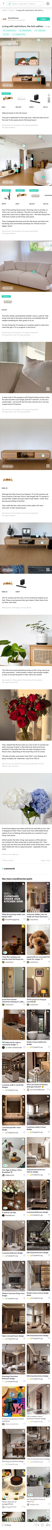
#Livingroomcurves (9, 335)
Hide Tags (8, 85)
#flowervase (6, 766)
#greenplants (7, 680)
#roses (11, 10)
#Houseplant (17, 680)
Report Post (45, 860)
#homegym (16, 608)
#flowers (15, 766)
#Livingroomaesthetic (30, 125)
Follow (43, 19)
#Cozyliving (6, 125)
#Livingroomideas (8, 127)
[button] (3, 3)
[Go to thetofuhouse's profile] (4, 19)
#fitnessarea (7, 608)
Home (4, 10)
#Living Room (16, 125)
